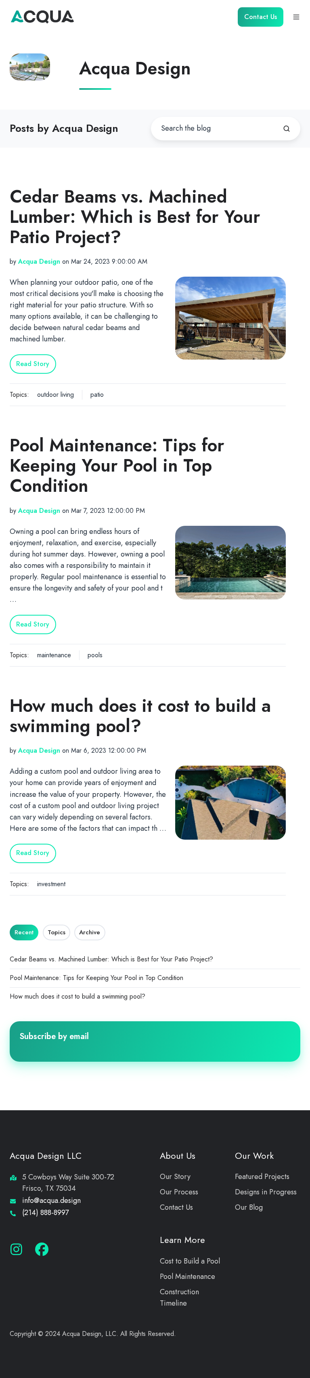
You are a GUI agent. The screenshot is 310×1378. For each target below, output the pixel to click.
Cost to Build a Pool (190, 1261)
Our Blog (249, 1207)
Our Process (179, 1192)
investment (51, 884)
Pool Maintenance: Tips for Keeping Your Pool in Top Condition (117, 465)
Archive (89, 932)
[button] (296, 17)
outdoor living (55, 394)
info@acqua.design (51, 1200)
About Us (177, 1155)
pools (95, 655)
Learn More (182, 1240)
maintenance (54, 655)
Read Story (32, 363)
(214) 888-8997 (45, 1212)
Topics (56, 932)
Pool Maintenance (187, 1276)
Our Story (175, 1176)
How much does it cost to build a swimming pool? (140, 716)
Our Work (254, 1155)
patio (97, 394)
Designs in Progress (266, 1192)
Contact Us (260, 16)
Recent (24, 932)
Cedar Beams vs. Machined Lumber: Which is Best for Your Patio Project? (135, 217)
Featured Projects (262, 1176)
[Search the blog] (287, 129)
